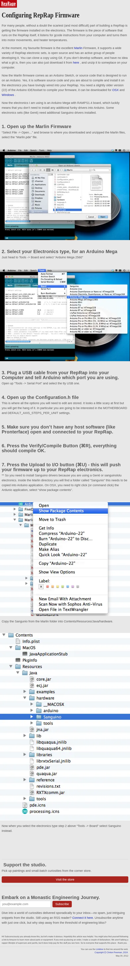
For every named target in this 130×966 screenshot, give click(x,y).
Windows (8, 95)
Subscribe (62, 904)
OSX (115, 90)
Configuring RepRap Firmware (40, 15)
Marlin (78, 48)
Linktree (99, 949)
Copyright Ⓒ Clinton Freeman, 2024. (111, 952)
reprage (4, 1)
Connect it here (82, 917)
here (76, 62)
